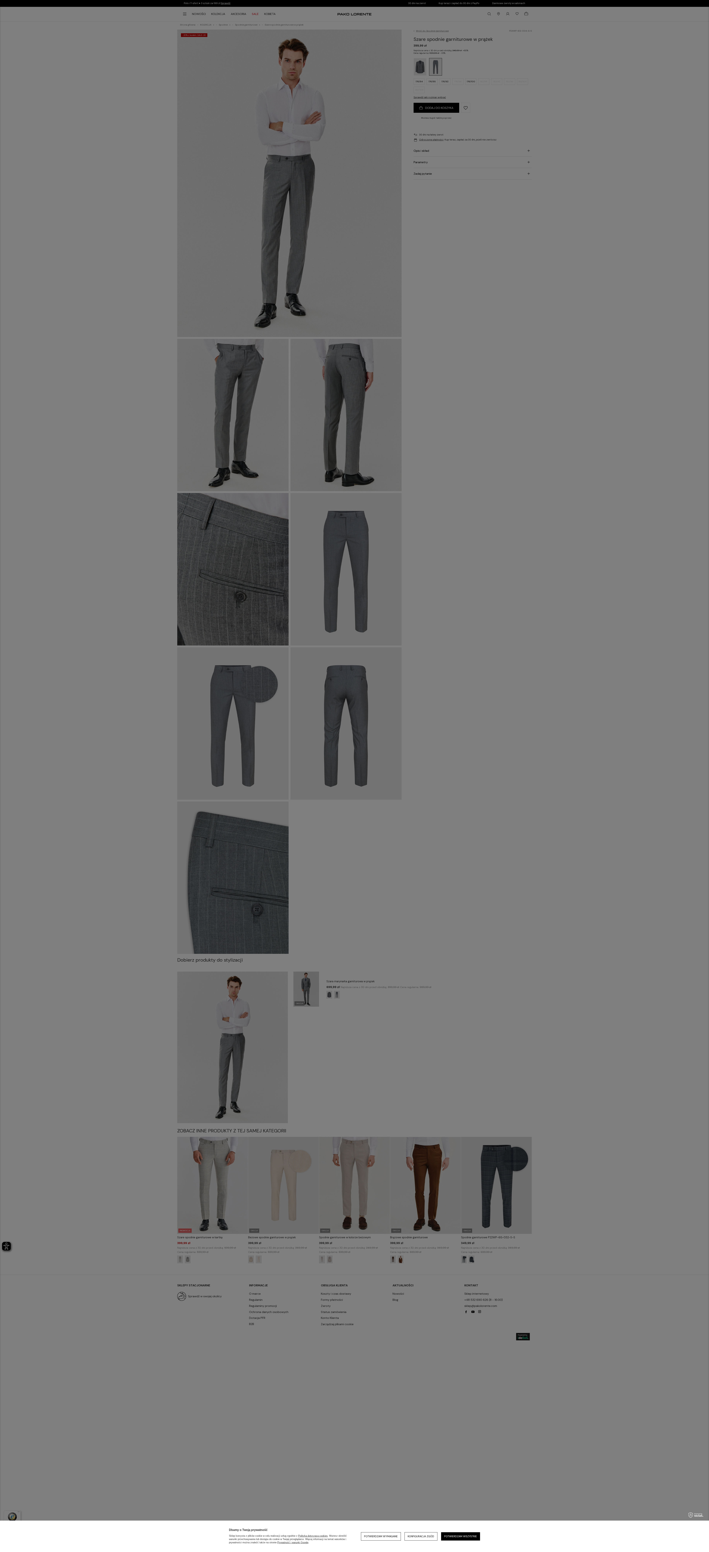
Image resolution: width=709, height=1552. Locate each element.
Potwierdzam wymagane (381, 1536)
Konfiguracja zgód (421, 1536)
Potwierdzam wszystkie (460, 1536)
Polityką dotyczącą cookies (313, 1535)
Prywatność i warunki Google (292, 1542)
